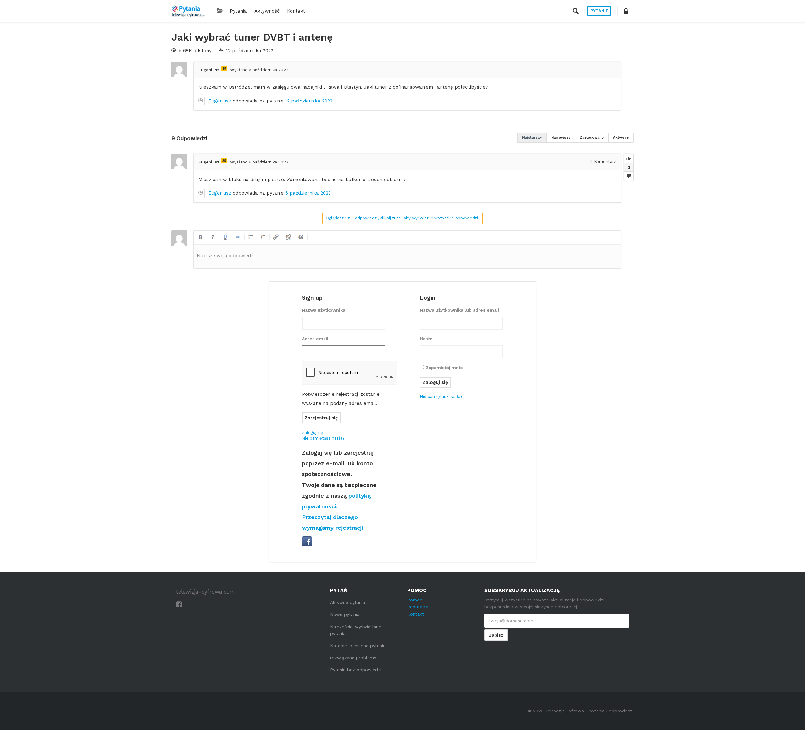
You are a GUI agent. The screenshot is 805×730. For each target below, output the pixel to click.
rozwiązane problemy (353, 657)
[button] (625, 11)
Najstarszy (532, 137)
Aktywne (621, 137)
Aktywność (267, 11)
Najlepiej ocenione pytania (358, 645)
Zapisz (496, 635)
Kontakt (296, 11)
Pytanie (599, 10)
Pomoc (414, 599)
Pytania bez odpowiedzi (355, 669)
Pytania (238, 11)
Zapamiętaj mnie (444, 367)
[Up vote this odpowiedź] (628, 158)
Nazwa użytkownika (323, 309)
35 (224, 69)
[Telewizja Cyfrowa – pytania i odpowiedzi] (188, 11)
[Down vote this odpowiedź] (628, 176)
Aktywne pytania (347, 602)
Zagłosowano (592, 137)
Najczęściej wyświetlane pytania (355, 630)
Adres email (315, 338)
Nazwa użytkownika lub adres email (459, 309)
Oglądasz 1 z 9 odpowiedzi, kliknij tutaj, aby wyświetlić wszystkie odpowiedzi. (402, 218)
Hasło (426, 338)
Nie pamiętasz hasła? (323, 438)
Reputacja (417, 606)
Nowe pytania (344, 614)
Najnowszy (560, 137)
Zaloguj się (312, 432)
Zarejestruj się (321, 418)
